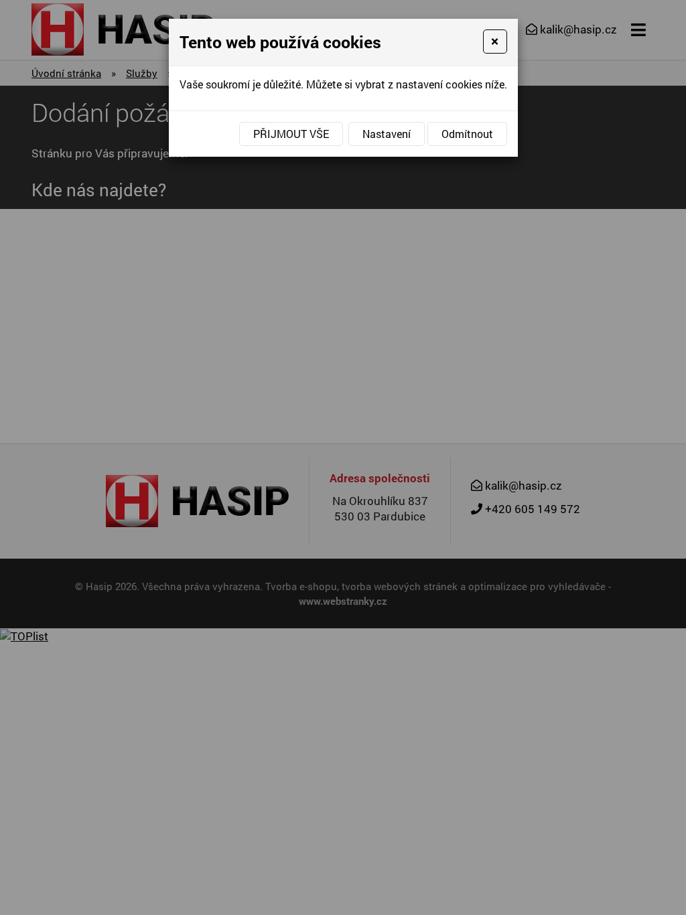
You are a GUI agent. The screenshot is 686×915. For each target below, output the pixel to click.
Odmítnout (467, 134)
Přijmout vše (291, 134)
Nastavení (386, 134)
